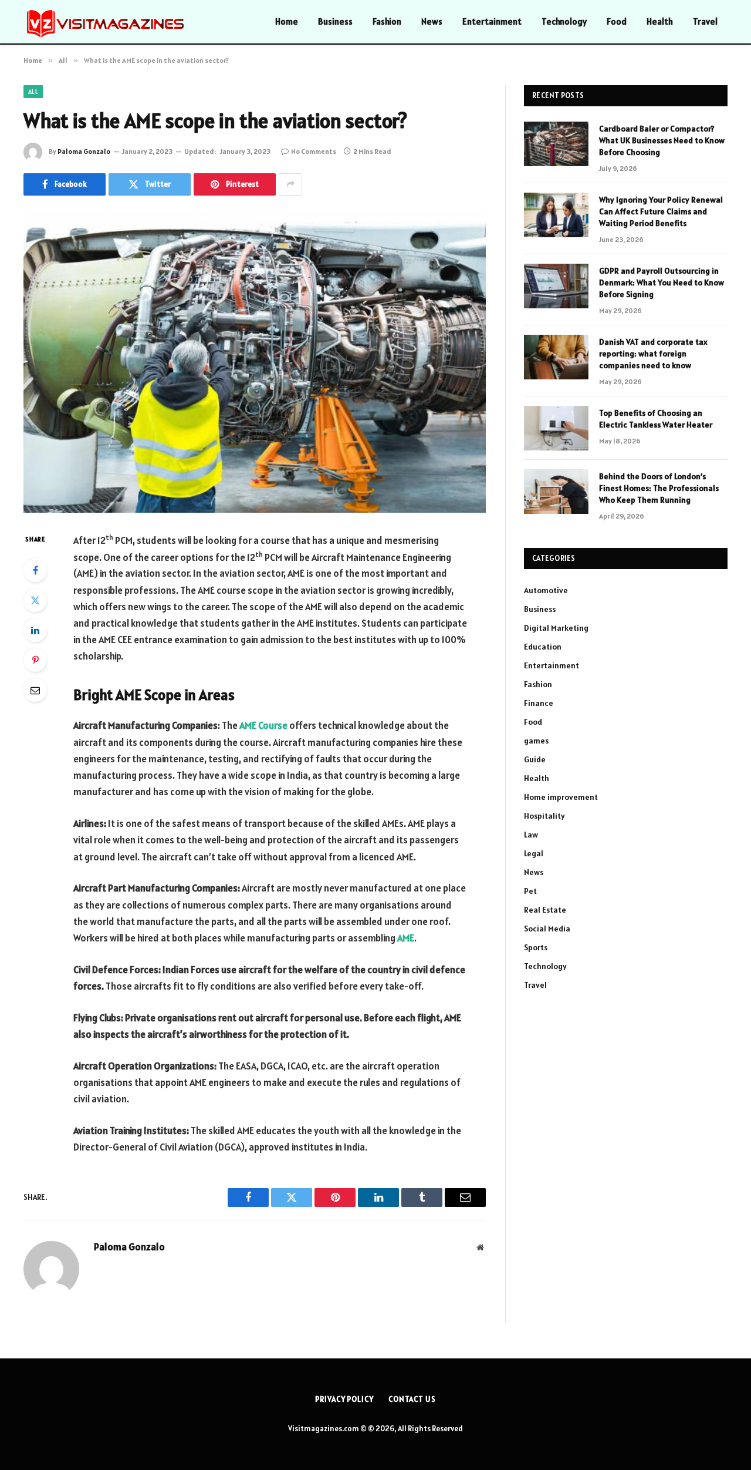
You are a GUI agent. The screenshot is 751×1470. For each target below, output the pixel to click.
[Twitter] (35, 600)
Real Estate (545, 909)
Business (335, 21)
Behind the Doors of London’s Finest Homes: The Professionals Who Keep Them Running (659, 488)
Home (286, 21)
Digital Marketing (556, 628)
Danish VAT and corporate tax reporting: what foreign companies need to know (653, 354)
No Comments (313, 151)
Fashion (387, 21)
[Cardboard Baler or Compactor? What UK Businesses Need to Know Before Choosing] (556, 144)
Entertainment (492, 21)
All (33, 92)
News (431, 21)
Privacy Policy (344, 1399)
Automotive (546, 590)
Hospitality (544, 815)
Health (660, 21)
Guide (535, 759)
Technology (564, 21)
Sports (535, 947)
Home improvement (561, 797)
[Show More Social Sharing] (290, 184)
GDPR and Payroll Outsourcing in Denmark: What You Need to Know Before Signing (661, 282)
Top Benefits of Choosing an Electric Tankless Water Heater (655, 419)
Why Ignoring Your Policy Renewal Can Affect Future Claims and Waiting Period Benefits (661, 211)
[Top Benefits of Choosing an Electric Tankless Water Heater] (556, 428)
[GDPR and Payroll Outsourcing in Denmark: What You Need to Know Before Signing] (556, 286)
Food (617, 21)
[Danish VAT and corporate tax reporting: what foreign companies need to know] (556, 357)
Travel (705, 21)
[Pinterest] (35, 660)
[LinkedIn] (35, 630)
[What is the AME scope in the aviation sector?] (254, 361)
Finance (538, 703)
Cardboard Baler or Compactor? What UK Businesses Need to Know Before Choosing (662, 140)
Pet (530, 891)
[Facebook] (35, 570)
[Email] (35, 690)
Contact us (412, 1399)
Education (542, 646)
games (536, 740)
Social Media (547, 928)
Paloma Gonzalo (83, 151)
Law (531, 834)
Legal (533, 853)
